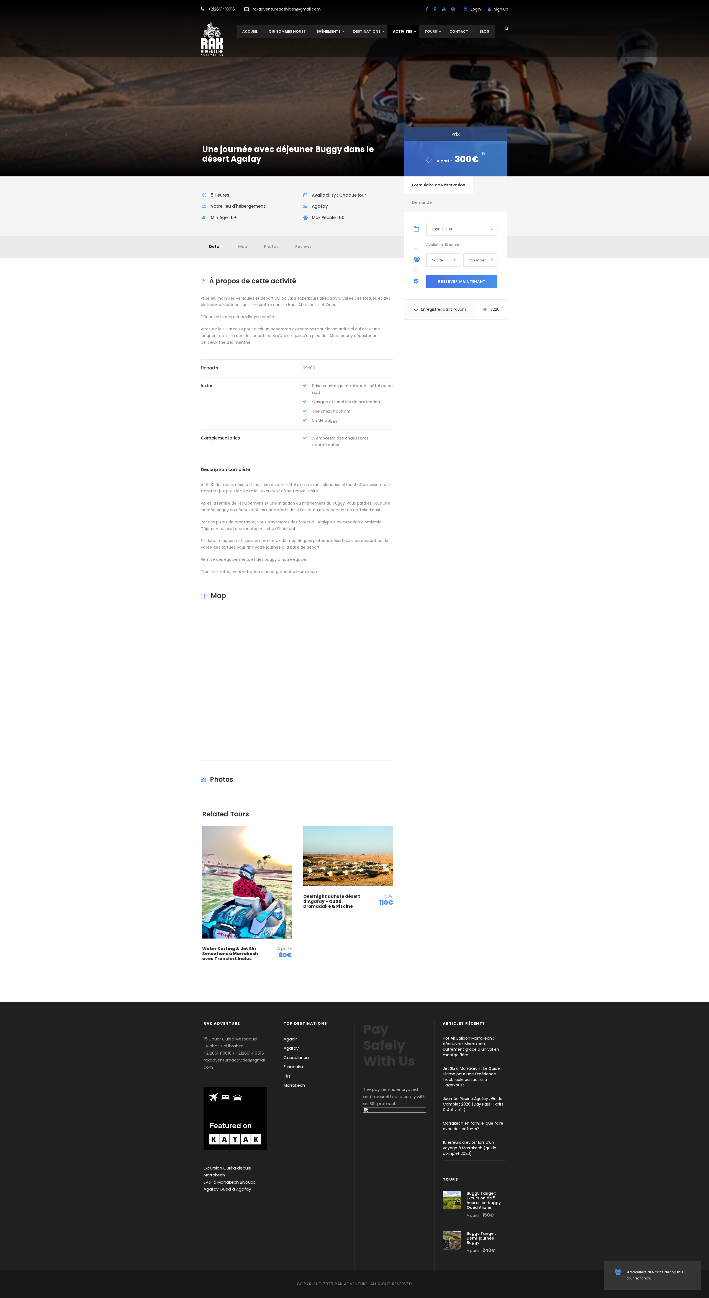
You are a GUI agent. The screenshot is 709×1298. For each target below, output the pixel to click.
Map (242, 246)
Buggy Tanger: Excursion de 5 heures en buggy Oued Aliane (484, 1200)
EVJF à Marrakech (221, 1182)
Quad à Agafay (235, 1189)
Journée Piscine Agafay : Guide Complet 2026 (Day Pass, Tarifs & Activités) (473, 1104)
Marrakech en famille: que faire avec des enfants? (473, 1126)
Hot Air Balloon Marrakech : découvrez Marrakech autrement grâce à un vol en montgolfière (471, 1046)
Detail (215, 246)
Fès (287, 1076)
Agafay (291, 1048)
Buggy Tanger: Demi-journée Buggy (481, 1238)
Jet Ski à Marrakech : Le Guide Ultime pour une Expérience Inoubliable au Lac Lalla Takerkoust (471, 1077)
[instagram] (453, 9)
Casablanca (296, 1057)
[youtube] (444, 9)
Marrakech (294, 1085)
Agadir (290, 1039)
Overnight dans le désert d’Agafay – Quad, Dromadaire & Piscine (331, 901)
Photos (271, 246)
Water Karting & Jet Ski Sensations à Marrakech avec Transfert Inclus (230, 954)
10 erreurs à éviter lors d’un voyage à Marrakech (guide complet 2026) (469, 1148)
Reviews (303, 246)
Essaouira (293, 1067)
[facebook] (427, 9)
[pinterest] (435, 9)
